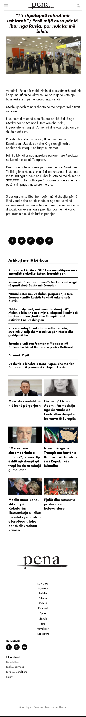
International (13, 657)
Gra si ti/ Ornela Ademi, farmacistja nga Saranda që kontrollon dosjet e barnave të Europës (60, 410)
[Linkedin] (40, 241)
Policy (9, 677)
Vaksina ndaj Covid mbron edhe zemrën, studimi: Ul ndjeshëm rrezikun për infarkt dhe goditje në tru (41, 331)
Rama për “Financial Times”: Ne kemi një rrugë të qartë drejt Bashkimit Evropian (42, 284)
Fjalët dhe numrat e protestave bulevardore (59, 504)
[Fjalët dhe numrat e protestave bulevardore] (61, 486)
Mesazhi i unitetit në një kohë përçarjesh (24, 403)
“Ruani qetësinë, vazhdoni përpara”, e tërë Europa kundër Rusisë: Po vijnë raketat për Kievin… (40, 297)
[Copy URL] (49, 241)
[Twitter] (22, 241)
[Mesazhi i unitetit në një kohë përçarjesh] (25, 387)
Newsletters (12, 662)
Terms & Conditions (16, 672)
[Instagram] (17, 647)
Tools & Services (15, 666)
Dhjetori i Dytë (18, 355)
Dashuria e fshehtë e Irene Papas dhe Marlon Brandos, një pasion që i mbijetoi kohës (41, 365)
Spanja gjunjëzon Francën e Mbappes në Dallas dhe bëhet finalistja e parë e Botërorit (40, 345)
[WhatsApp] (31, 241)
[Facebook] (12, 241)
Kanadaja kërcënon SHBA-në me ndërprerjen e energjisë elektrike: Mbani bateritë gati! (42, 272)
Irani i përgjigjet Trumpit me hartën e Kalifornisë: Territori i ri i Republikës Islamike (60, 457)
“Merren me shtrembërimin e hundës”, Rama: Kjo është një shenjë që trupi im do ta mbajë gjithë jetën (24, 459)
